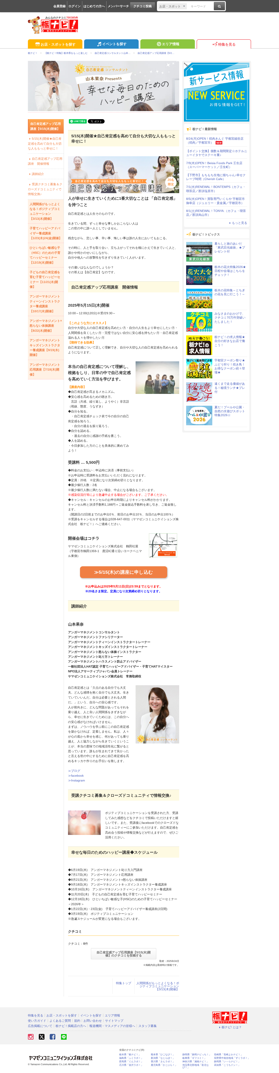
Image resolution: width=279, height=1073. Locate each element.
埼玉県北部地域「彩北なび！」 (195, 1066)
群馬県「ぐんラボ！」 (131, 1061)
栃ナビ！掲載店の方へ (71, 1026)
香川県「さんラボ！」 (163, 1061)
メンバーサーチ (118, 6)
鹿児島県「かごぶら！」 (164, 1065)
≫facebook (76, 775)
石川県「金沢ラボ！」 (131, 1065)
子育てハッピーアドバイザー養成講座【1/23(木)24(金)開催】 (46, 233)
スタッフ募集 (147, 1026)
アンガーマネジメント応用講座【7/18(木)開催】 (45, 369)
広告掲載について (40, 1026)
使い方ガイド (37, 1020)
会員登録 (59, 6)
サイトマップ (114, 1020)
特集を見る (227, 44)
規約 (77, 1020)
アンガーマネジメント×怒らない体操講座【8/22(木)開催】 (46, 325)
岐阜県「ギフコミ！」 (194, 1058)
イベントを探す (114, 44)
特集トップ (123, 983)
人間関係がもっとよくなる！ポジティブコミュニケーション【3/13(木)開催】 (157, 986)
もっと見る (239, 223)
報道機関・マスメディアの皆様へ (112, 1026)
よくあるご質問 (60, 1020)
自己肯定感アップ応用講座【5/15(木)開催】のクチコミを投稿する (124, 954)
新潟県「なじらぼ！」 (163, 1058)
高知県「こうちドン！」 (227, 1065)
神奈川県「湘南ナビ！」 (195, 1061)
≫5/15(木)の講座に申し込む (123, 572)
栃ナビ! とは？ (232, 1027)
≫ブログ (74, 771)
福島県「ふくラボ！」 (131, 1058)
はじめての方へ (94, 6)
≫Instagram (76, 780)
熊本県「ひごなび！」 (163, 1054)
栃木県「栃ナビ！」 (130, 1054)
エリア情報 (170, 44)
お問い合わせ (92, 1020)
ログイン (74, 6)
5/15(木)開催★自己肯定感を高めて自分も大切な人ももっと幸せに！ (44, 143)
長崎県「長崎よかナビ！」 (228, 1054)
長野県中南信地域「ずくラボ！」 (232, 1058)
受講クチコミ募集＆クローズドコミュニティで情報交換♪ (45, 189)
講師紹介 (38, 174)
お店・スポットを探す (58, 44)
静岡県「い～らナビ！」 (227, 1061)
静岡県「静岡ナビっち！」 (196, 1054)
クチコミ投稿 (142, 6)
